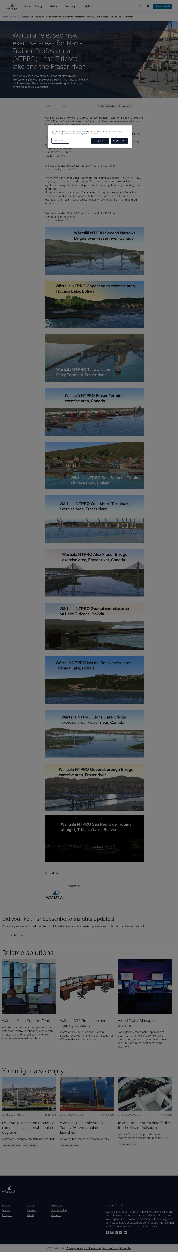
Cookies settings (60, 141)
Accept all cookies (119, 141)
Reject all (100, 141)
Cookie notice (93, 134)
